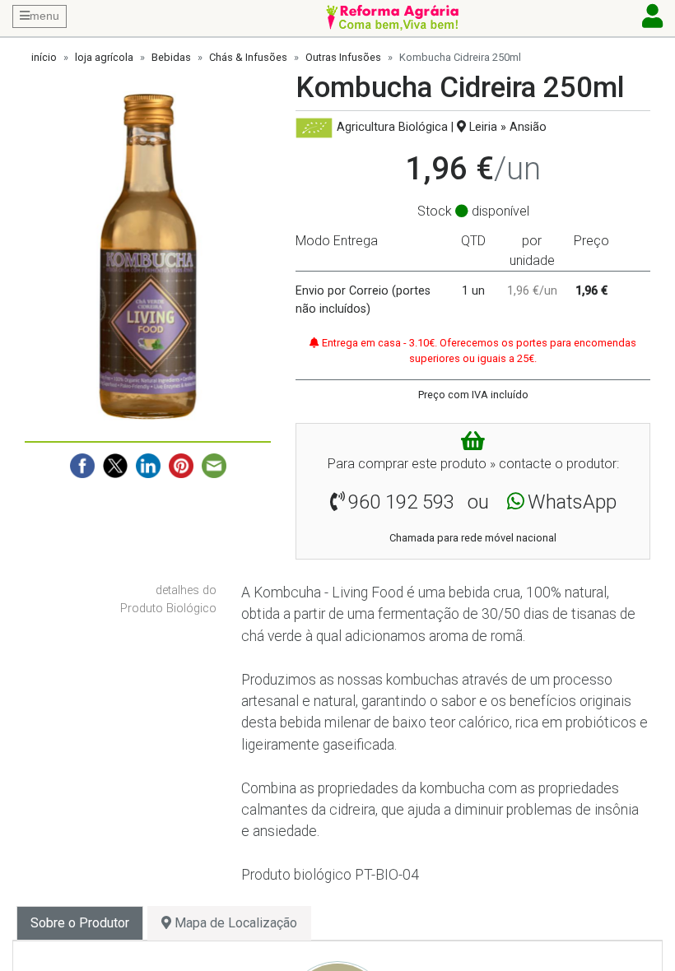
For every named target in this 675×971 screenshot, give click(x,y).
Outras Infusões (343, 57)
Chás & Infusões (248, 57)
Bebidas (171, 57)
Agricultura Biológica (392, 127)
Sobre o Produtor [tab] (79, 923)
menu (44, 15)
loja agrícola (104, 57)
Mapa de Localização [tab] (234, 923)
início (44, 57)
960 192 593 (401, 501)
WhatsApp (572, 501)
